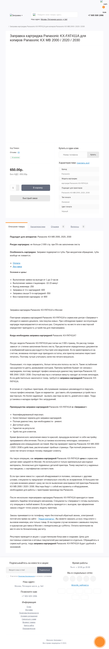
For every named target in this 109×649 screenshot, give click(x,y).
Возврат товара (29, 622)
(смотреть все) (83, 163)
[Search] (34, 14)
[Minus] (17, 189)
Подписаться (44, 570)
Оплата (16, 263)
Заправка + (58, 640)
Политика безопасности (26, 576)
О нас (29, 607)
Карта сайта (29, 625)
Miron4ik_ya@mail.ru (80, 585)
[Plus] (17, 186)
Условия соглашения (29, 616)
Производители (29, 629)
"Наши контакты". (46, 519)
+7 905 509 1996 (95, 15)
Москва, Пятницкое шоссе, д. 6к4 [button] (54, 19)
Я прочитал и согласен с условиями (31, 576)
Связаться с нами (29, 619)
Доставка (17, 266)
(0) (19, 152)
